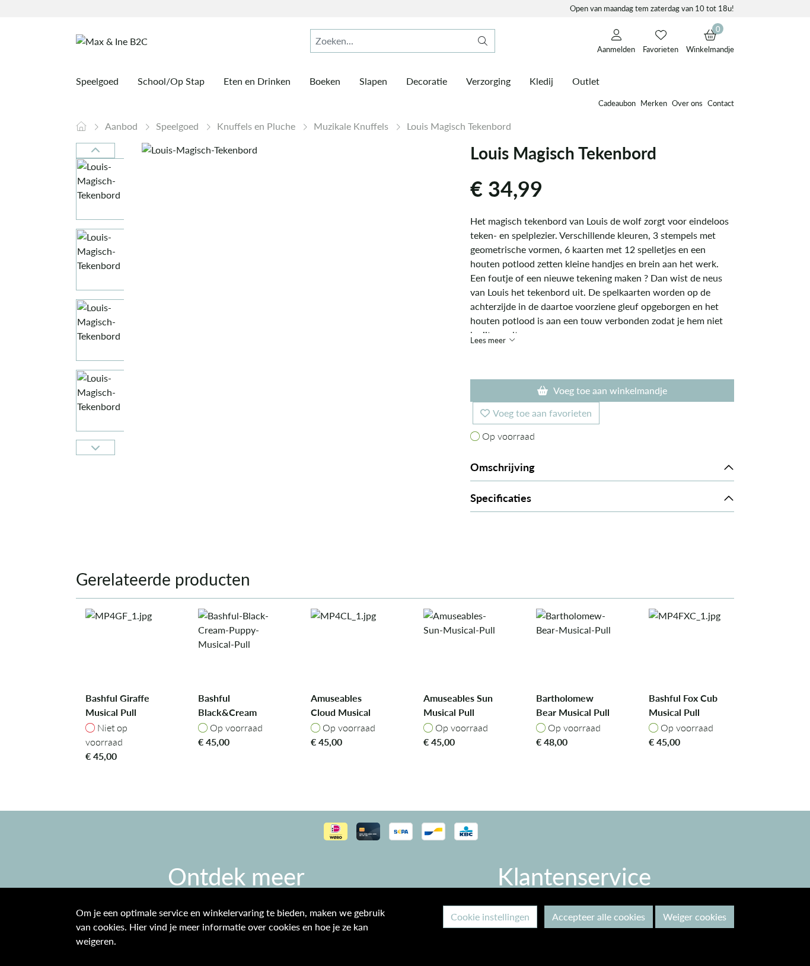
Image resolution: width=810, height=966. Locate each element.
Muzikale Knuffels (352, 126)
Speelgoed (178, 126)
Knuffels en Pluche (257, 126)
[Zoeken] (483, 41)
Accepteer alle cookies (598, 916)
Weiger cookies (694, 916)
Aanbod (122, 126)
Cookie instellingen (490, 916)
